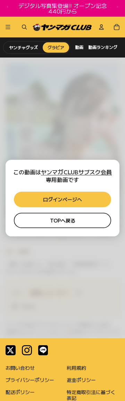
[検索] (23, 27)
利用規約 (76, 367)
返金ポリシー (81, 379)
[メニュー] (8, 27)
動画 (79, 47)
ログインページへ (62, 199)
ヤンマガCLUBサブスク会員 (76, 172)
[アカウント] (101, 27)
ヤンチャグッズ (23, 47)
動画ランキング (102, 47)
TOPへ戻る (62, 220)
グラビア (56, 47)
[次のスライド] (117, 8)
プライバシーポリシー (30, 379)
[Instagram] (27, 350)
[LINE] (43, 350)
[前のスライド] (7, 8)
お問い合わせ (20, 367)
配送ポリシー (20, 392)
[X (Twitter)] (11, 350)
